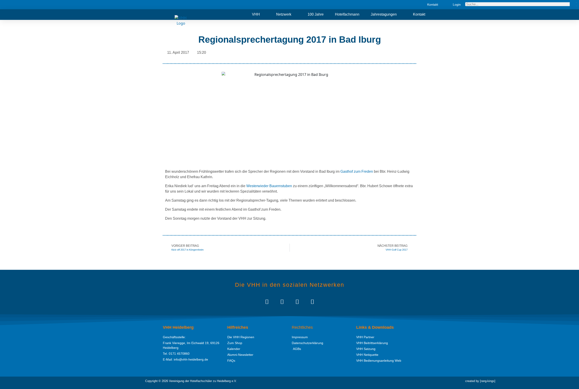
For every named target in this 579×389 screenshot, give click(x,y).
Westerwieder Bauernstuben (269, 186)
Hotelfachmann (347, 14)
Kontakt (419, 14)
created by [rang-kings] (480, 381)
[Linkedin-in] (267, 301)
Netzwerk (283, 14)
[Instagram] (282, 301)
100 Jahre (316, 14)
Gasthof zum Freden (356, 171)
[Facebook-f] (297, 301)
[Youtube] (312, 301)
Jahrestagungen (384, 14)
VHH (256, 14)
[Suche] (573, 4)
